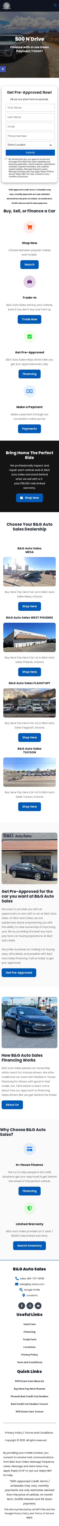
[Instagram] (30, 1305)
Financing (29, 1331)
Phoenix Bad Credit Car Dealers (29, 1396)
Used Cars (29, 1324)
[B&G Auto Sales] (6, 6)
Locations (29, 1347)
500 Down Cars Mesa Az (29, 1381)
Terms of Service (44, 1513)
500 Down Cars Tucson (29, 1411)
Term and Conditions (29, 1362)
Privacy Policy (29, 1354)
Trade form (29, 1339)
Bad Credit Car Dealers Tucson (29, 1404)
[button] (3, 69)
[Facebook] (21, 1305)
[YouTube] (38, 1305)
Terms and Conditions (39, 1433)
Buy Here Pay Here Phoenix (29, 1388)
